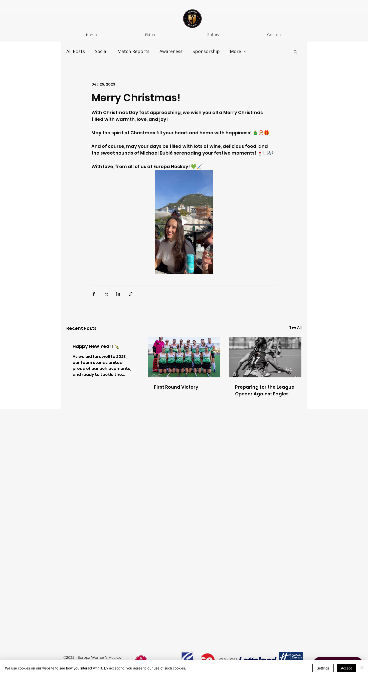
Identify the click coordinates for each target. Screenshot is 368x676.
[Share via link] (130, 294)
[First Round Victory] (184, 357)
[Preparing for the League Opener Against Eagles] (265, 357)
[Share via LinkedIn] (118, 294)
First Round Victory (176, 387)
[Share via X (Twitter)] (106, 294)
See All (295, 327)
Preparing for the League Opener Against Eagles (264, 390)
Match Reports (133, 51)
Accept (346, 667)
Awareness (170, 51)
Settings (323, 667)
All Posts (75, 51)
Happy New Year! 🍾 (96, 346)
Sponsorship (206, 51)
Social (101, 51)
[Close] (362, 668)
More (235, 51)
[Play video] (184, 222)
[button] (295, 52)
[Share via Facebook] (93, 294)
